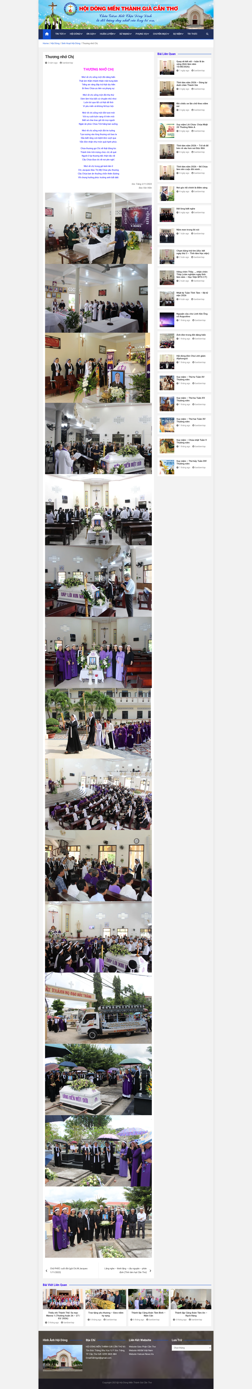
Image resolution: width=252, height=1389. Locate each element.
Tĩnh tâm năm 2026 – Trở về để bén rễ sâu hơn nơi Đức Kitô (192, 147)
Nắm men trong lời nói (187, 229)
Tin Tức (59, 34)
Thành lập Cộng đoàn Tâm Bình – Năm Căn (148, 1314)
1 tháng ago (184, 320)
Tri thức (192, 34)
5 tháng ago (53, 1322)
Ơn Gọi (90, 34)
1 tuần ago (184, 233)
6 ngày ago (184, 212)
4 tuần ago (184, 299)
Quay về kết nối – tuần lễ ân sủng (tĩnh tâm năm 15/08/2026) (190, 64)
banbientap (68, 63)
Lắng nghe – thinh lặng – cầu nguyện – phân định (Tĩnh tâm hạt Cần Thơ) (126, 1270)
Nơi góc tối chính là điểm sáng (191, 187)
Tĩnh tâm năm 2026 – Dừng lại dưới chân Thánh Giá (191, 83)
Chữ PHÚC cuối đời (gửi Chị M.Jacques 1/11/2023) (69, 1270)
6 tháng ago (95, 1319)
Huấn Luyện (106, 34)
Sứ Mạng (124, 34)
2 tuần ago (184, 257)
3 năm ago (53, 63)
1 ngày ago (184, 70)
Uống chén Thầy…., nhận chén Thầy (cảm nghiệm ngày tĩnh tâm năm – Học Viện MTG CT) (192, 274)
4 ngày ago (184, 131)
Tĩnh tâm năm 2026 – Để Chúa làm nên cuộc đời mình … (192, 168)
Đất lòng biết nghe (185, 208)
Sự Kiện (177, 34)
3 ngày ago (184, 89)
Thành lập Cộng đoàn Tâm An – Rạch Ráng (191, 1314)
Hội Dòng (75, 34)
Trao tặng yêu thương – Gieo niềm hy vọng (105, 1314)
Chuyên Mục (160, 34)
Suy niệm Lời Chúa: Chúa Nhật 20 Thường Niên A (192, 126)
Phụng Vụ (141, 34)
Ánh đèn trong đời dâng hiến (191, 335)
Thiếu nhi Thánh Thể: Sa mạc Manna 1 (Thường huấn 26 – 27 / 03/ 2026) (63, 1315)
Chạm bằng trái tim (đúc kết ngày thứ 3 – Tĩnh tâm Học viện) (192, 252)
